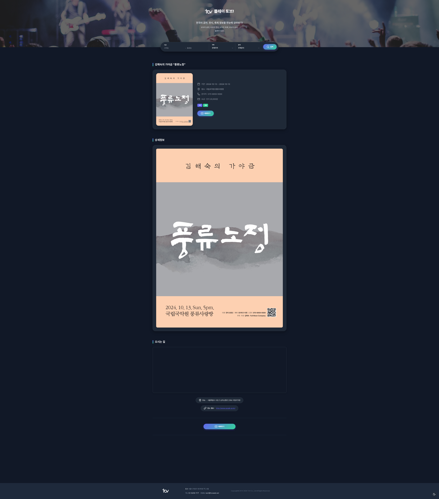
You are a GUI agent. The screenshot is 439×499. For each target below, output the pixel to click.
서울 (205, 105)
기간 (165, 45)
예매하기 (207, 113)
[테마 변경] (434, 494)
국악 (200, 105)
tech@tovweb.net (212, 493)
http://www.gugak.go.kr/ (225, 408)
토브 (186, 489)
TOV (249, 491)
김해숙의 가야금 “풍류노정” (170, 64)
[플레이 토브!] (165, 492)
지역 (213, 45)
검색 (271, 47)
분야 (239, 45)
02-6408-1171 (193, 493)
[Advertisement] (219, 460)
